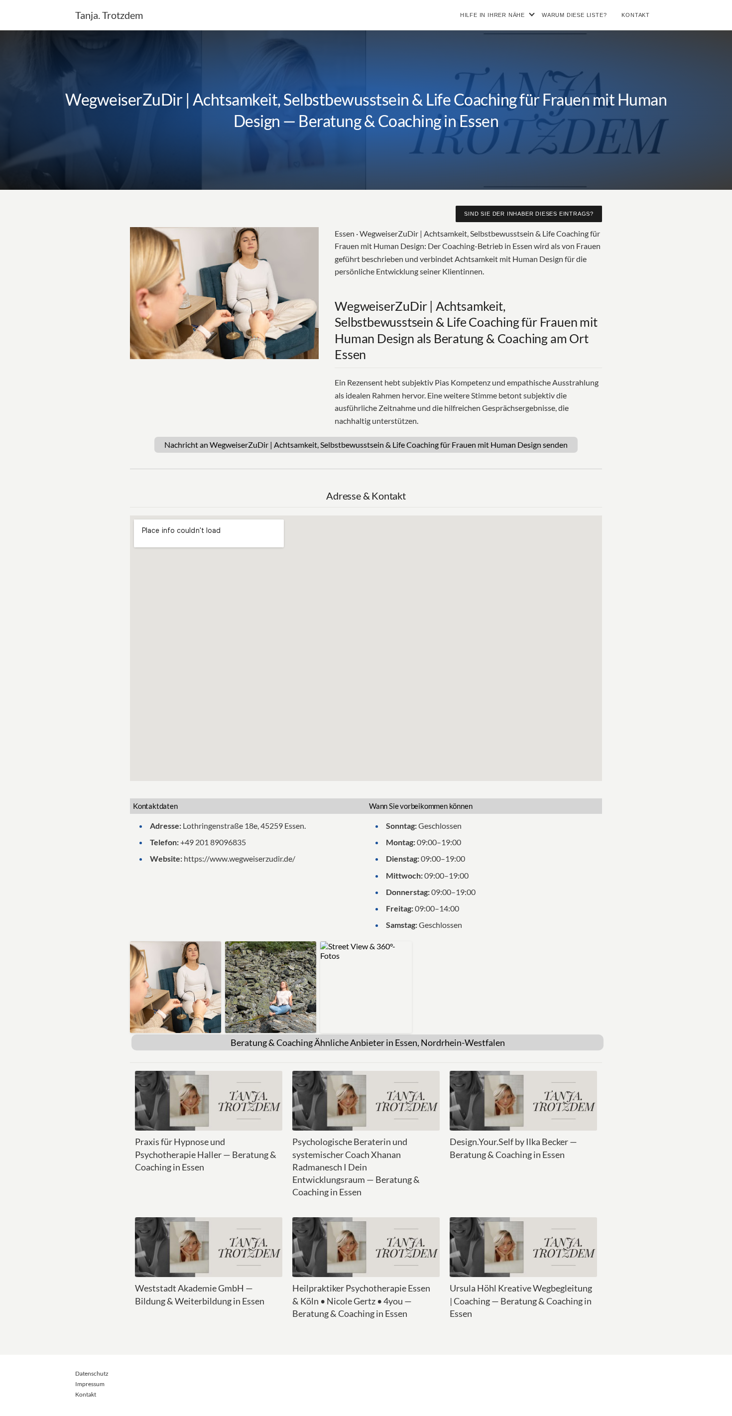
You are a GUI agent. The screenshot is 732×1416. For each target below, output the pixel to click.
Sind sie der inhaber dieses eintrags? (529, 214)
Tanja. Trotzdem (109, 15)
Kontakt (635, 15)
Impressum (90, 1384)
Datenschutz (92, 1373)
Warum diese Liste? (574, 15)
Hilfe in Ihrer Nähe (492, 15)
